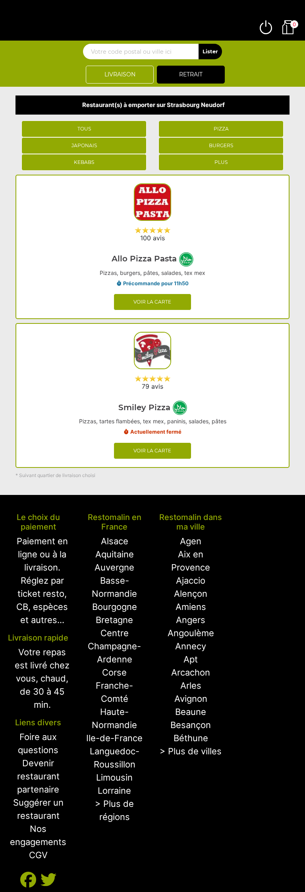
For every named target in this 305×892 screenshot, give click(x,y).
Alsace (114, 541)
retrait (191, 74)
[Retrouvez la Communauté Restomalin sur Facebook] (30, 880)
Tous (84, 129)
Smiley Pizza (145, 407)
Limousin (114, 777)
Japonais (84, 145)
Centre (114, 633)
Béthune (191, 738)
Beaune (190, 712)
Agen (190, 541)
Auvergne (114, 567)
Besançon (190, 725)
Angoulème (191, 633)
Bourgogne (114, 607)
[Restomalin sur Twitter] (48, 880)
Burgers (221, 145)
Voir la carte (152, 302)
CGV (38, 855)
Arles (190, 685)
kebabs (84, 162)
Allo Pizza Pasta (145, 258)
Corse (114, 672)
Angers (190, 620)
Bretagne (114, 620)
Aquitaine (114, 554)
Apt (190, 659)
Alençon (190, 593)
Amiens (191, 607)
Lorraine (114, 790)
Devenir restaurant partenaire (38, 776)
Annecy (190, 646)
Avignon (190, 698)
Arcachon (190, 672)
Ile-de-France (114, 738)
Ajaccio (190, 580)
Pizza (221, 129)
